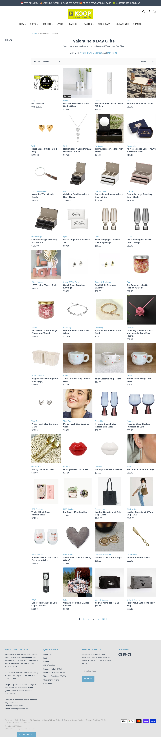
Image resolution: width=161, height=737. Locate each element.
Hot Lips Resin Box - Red (75, 469)
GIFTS (33, 24)
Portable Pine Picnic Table (140, 103)
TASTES (88, 24)
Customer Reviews (51, 680)
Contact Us (48, 683)
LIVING (60, 24)
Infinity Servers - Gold (42, 469)
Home (34, 33)
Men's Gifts (112, 53)
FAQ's (46, 658)
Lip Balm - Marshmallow (75, 512)
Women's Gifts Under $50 (91, 53)
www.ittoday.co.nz (28, 729)
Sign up (88, 679)
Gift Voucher (37, 103)
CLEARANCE (122, 24)
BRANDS (137, 24)
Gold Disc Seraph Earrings (108, 557)
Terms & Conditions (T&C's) (54, 676)
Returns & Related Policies (54, 672)
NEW (22, 24)
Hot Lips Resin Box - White (108, 469)
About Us (47, 654)
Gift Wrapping (49, 665)
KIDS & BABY (104, 24)
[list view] (152, 61)
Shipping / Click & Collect (53, 669)
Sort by (36, 61)
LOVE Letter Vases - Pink (43, 285)
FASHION (74, 24)
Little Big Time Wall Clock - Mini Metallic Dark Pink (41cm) (140, 333)
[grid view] (149, 61)
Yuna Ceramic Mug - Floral (108, 379)
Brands (46, 662)
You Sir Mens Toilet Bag (107, 603)
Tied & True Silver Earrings (140, 469)
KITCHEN (46, 24)
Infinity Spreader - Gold (138, 557)
